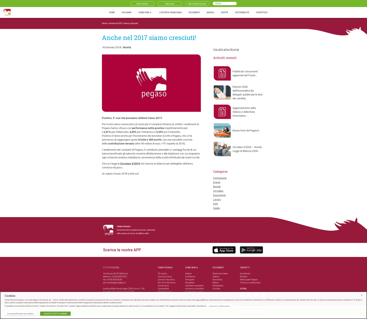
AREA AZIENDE (142, 4)
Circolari (216, 288)
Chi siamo (162, 273)
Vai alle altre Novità (226, 49)
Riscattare (189, 282)
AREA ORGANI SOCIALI (197, 4)
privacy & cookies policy (219, 306)
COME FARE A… (145, 12)
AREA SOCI (169, 4)
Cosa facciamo (165, 276)
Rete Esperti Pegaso (249, 279)
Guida (216, 208)
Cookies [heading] (10, 296)
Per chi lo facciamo (166, 282)
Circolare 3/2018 (130, 163)
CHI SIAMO (127, 12)
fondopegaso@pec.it (116, 282)
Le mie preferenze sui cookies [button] (20, 314)
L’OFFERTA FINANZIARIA (170, 12)
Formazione (220, 178)
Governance (163, 285)
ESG (215, 203)
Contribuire (190, 276)
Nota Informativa (220, 273)
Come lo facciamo (166, 279)
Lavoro (217, 199)
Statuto (216, 276)
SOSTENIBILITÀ (242, 12)
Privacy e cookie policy (250, 282)
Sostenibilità (163, 288)
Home (104, 23)
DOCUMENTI (194, 12)
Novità (127, 47)
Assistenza (245, 273)
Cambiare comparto (194, 285)
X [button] (361, 295)
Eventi (216, 182)
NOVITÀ (224, 12)
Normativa (217, 279)
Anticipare (189, 279)
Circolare (218, 190)
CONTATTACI (262, 12)
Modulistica (218, 285)
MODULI (210, 12)
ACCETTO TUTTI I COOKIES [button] (55, 314)
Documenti (219, 195)
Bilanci (216, 282)
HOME (112, 12)
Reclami (243, 276)
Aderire (188, 273)
